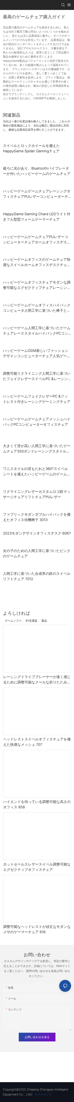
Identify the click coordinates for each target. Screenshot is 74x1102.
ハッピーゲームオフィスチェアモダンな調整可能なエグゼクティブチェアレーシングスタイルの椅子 (36, 285)
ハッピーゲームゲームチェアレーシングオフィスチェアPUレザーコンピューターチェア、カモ (36, 194)
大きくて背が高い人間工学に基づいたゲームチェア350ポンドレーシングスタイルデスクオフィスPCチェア (36, 449)
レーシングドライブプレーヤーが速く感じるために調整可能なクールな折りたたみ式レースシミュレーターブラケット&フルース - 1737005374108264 (37, 680)
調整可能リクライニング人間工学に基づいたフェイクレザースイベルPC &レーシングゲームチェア (36, 376)
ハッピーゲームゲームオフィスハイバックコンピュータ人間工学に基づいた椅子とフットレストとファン (36, 308)
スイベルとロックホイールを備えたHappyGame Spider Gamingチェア (31, 148)
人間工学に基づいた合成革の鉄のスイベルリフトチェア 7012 (36, 576)
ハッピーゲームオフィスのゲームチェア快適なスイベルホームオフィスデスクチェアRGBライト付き (36, 262)
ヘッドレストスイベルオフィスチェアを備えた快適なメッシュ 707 (37, 742)
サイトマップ (42, 1094)
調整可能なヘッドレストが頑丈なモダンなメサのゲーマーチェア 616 (37, 929)
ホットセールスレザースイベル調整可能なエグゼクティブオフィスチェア (37, 867)
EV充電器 (31, 620)
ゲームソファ (13, 620)
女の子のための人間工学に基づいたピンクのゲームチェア (36, 553)
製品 (44, 620)
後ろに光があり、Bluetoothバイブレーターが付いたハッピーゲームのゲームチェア (36, 171)
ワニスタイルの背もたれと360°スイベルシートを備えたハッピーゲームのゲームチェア (36, 472)
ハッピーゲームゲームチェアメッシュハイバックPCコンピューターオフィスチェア (36, 422)
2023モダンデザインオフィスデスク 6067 (37, 533)
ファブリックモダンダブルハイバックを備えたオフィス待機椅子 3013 (36, 517)
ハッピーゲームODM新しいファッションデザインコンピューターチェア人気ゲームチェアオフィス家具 (36, 353)
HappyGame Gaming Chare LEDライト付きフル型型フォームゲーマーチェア (36, 216)
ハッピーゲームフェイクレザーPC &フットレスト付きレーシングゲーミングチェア (36, 399)
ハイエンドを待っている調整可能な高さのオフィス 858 (37, 804)
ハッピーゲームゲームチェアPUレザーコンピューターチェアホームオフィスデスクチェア (36, 240)
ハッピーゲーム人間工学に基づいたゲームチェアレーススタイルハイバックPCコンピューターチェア (36, 331)
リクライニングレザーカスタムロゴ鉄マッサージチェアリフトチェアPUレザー (36, 494)
